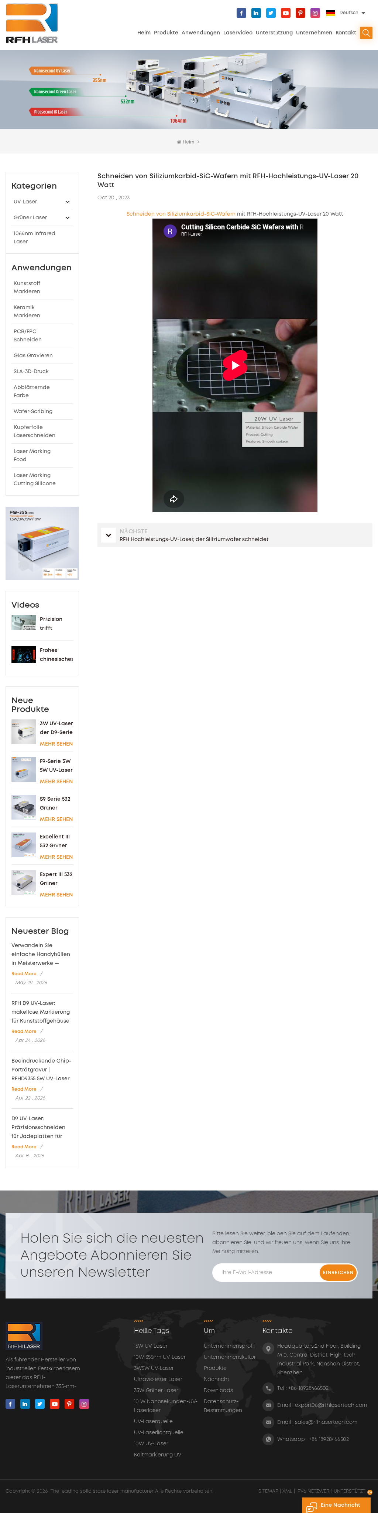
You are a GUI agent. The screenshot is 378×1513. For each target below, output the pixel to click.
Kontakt (346, 33)
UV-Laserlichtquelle (158, 1432)
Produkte (166, 33)
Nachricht (216, 1379)
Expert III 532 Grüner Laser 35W (56, 880)
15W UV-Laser (151, 1346)
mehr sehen (56, 744)
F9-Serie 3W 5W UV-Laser (56, 766)
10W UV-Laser (151, 1443)
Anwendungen (201, 33)
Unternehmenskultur (230, 1357)
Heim (144, 33)
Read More (24, 974)
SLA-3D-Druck (31, 371)
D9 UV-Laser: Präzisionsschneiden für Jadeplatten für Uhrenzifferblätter (38, 1129)
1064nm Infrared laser (34, 238)
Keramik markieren (27, 311)
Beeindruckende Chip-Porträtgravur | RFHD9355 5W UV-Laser (41, 1070)
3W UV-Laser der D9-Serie (56, 728)
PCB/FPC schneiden (28, 336)
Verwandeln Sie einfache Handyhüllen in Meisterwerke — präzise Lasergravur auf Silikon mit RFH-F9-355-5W (40, 955)
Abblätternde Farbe (32, 391)
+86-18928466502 (308, 1388)
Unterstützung (274, 33)
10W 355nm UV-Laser (160, 1357)
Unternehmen (314, 33)
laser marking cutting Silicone (35, 479)
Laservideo (237, 33)
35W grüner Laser (156, 1390)
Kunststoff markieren (27, 287)
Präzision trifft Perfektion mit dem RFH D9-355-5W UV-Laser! (56, 625)
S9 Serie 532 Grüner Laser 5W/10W (55, 805)
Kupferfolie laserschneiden (34, 431)
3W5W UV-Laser (154, 1368)
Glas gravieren (33, 356)
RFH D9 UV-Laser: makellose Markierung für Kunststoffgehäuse (40, 1012)
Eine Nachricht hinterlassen (340, 1508)
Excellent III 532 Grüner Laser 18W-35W (55, 842)
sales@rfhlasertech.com (326, 1422)
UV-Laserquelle (153, 1421)
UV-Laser (25, 202)
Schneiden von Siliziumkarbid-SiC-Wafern (181, 214)
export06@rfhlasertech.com (331, 1405)
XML (287, 1491)
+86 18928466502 (329, 1439)
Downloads (218, 1390)
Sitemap (269, 1491)
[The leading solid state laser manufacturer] (32, 23)
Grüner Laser (30, 218)
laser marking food (32, 455)
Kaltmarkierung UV (157, 1455)
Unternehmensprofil (229, 1346)
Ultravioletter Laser (158, 1379)
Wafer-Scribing (33, 411)
